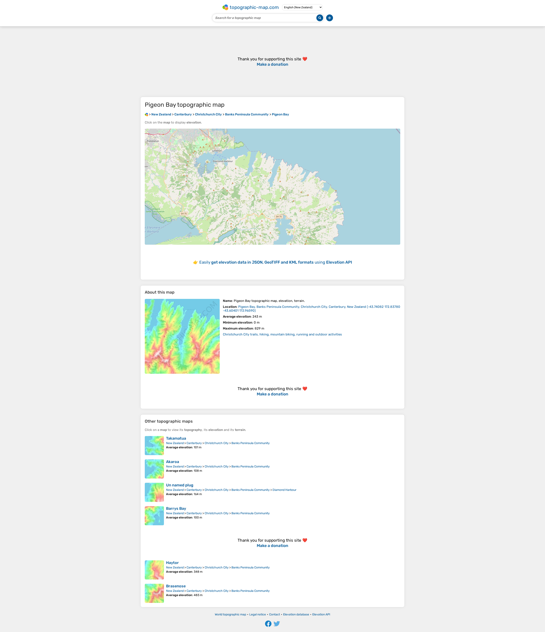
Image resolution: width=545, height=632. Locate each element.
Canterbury (194, 443)
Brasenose (176, 586)
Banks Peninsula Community (250, 443)
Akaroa (172, 461)
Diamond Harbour (284, 490)
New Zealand (175, 443)
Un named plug (179, 485)
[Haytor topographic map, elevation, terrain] (154, 569)
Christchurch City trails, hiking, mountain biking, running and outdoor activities (282, 334)
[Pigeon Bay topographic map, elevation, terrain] (182, 336)
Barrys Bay (176, 508)
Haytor (172, 562)
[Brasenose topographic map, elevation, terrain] (154, 593)
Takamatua (176, 438)
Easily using (275, 262)
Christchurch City (217, 443)
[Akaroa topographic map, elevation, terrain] (154, 469)
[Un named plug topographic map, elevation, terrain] (154, 492)
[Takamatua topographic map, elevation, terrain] (154, 445)
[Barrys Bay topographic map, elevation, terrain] (154, 515)
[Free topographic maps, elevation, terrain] (146, 114)
